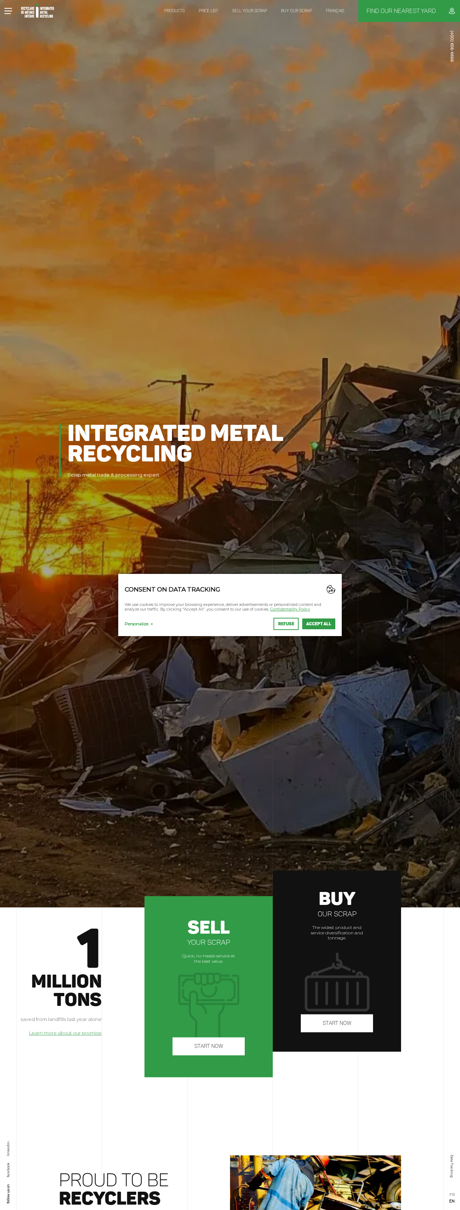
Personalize (139, 623)
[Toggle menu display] (8, 11)
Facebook (8, 1170)
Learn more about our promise (65, 1033)
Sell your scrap (249, 11)
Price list (208, 11)
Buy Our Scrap (296, 11)
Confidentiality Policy (290, 609)
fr (452, 1195)
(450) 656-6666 (452, 46)
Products (174, 11)
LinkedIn (8, 1148)
